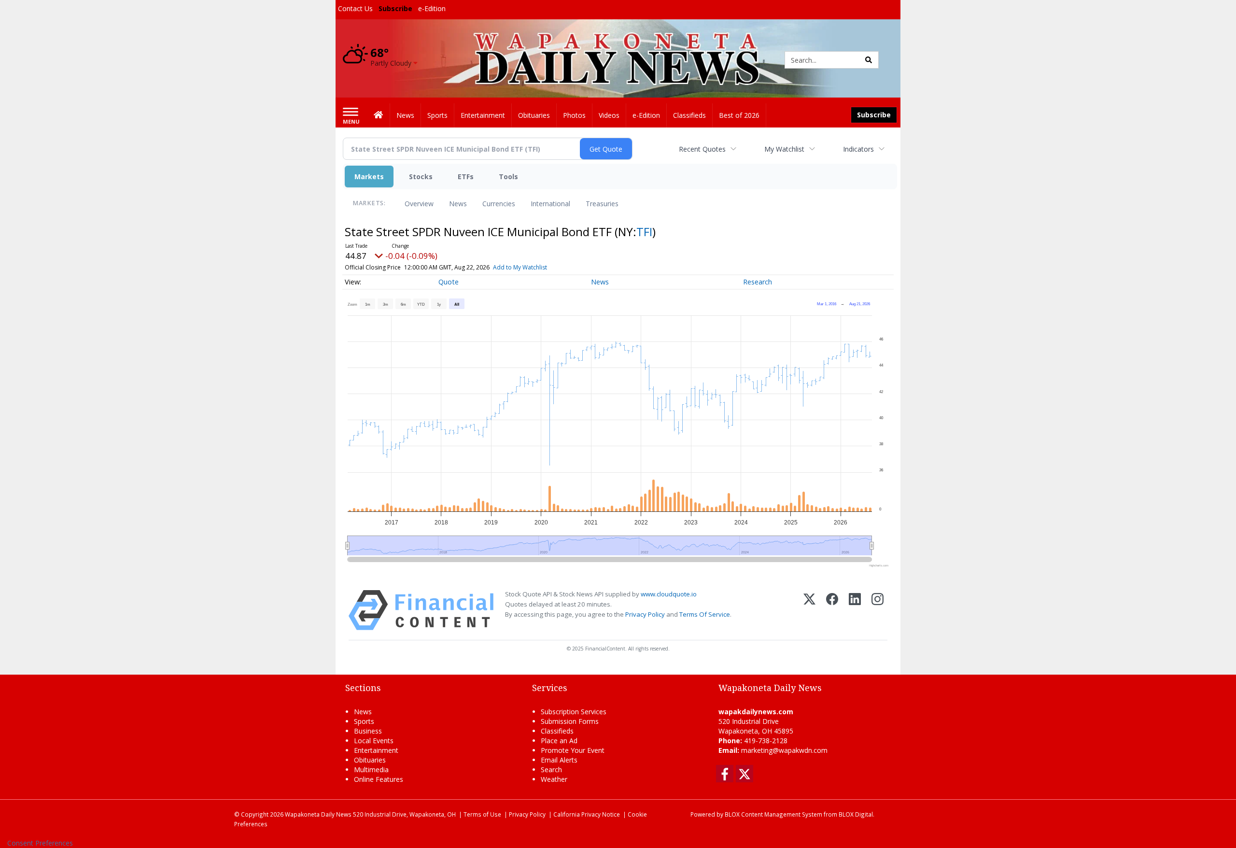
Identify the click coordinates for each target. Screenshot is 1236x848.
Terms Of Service (704, 614)
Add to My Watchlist (520, 267)
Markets (369, 176)
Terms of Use (482, 814)
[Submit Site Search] (868, 60)
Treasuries (602, 203)
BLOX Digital (856, 814)
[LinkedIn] (855, 610)
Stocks (421, 176)
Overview (419, 203)
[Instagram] (877, 610)
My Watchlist (784, 149)
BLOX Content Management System (773, 814)
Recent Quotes (702, 149)
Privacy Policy (645, 614)
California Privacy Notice (586, 814)
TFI (644, 232)
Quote (448, 281)
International (550, 203)
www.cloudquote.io (669, 594)
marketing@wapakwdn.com (784, 750)
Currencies (498, 203)
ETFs (466, 176)
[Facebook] (832, 610)
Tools (508, 176)
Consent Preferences (40, 843)
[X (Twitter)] (809, 610)
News (458, 203)
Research (757, 281)
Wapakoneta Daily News (318, 814)
